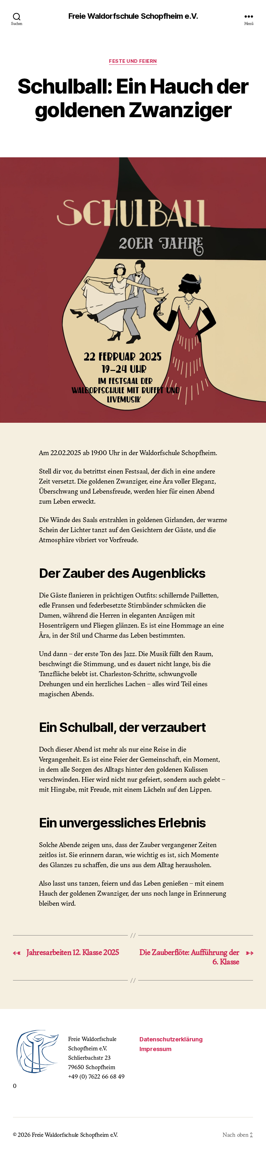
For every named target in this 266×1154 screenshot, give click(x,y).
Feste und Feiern (133, 61)
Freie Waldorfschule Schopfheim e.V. (133, 16)
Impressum (155, 1049)
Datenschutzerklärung (171, 1039)
